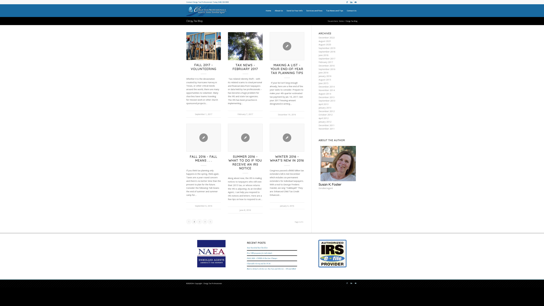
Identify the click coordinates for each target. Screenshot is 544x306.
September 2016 (327, 69)
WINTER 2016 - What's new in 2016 (287, 158)
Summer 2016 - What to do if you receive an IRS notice (245, 162)
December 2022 (327, 37)
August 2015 (325, 79)
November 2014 (327, 90)
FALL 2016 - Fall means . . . (203, 158)
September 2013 (327, 100)
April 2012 (324, 118)
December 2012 (327, 111)
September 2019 (327, 48)
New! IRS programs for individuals (259, 253)
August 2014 (325, 93)
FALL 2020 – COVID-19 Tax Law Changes (262, 258)
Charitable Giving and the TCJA (258, 263)
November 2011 (327, 128)
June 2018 (323, 55)
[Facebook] (347, 2)
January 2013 (325, 107)
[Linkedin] (351, 2)
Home (341, 21)
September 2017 (327, 58)
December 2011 (327, 125)
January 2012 (325, 121)
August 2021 (325, 41)
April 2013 (324, 104)
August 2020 (325, 44)
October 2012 (325, 114)
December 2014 (327, 86)
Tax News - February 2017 (245, 67)
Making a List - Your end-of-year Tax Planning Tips (287, 69)
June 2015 (323, 83)
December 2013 (327, 97)
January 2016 (325, 76)
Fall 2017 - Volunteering (203, 67)
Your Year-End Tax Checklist (257, 247)
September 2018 (327, 51)
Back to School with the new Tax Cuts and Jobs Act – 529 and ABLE (271, 268)
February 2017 (326, 62)
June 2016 (323, 72)
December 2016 (327, 65)
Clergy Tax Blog (194, 21)
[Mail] (355, 2)
